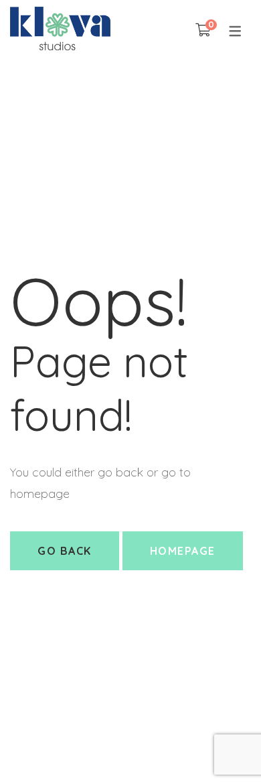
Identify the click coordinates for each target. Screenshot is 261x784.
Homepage (182, 551)
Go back (64, 551)
